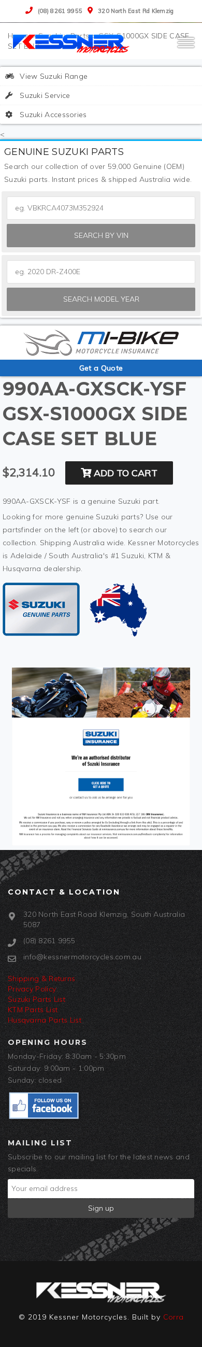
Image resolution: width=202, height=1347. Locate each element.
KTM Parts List (32, 1009)
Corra (173, 1317)
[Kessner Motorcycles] (72, 43)
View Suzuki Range (53, 76)
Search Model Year (101, 299)
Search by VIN (101, 235)
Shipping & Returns (41, 978)
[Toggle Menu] (186, 47)
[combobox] (101, 271)
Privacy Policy (32, 989)
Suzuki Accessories (52, 114)
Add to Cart (124, 473)
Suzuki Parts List (36, 999)
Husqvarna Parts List (44, 1020)
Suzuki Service (44, 95)
